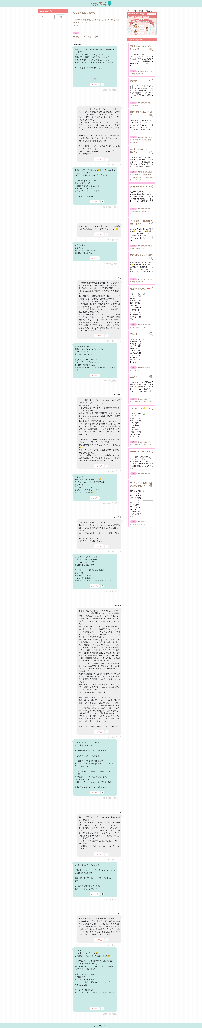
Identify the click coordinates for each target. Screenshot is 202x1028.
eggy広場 (99, 3)
